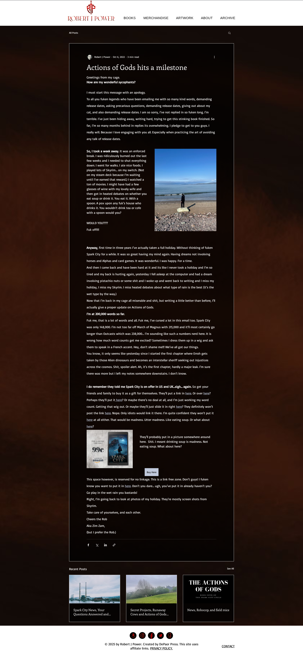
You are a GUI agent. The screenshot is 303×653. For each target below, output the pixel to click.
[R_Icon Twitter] (160, 635)
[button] (130, 18)
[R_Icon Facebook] (151, 635)
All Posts (73, 32)
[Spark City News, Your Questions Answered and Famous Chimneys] (94, 589)
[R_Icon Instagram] (142, 635)
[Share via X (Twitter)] (97, 545)
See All (230, 568)
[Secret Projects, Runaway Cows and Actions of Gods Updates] (151, 589)
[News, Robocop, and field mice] (208, 589)
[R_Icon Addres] (133, 635)
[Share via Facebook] (88, 545)
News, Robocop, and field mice (208, 610)
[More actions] (214, 57)
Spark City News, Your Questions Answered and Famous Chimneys (91, 612)
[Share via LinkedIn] (105, 545)
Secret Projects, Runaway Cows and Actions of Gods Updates (148, 612)
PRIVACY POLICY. (161, 648)
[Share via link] (114, 545)
